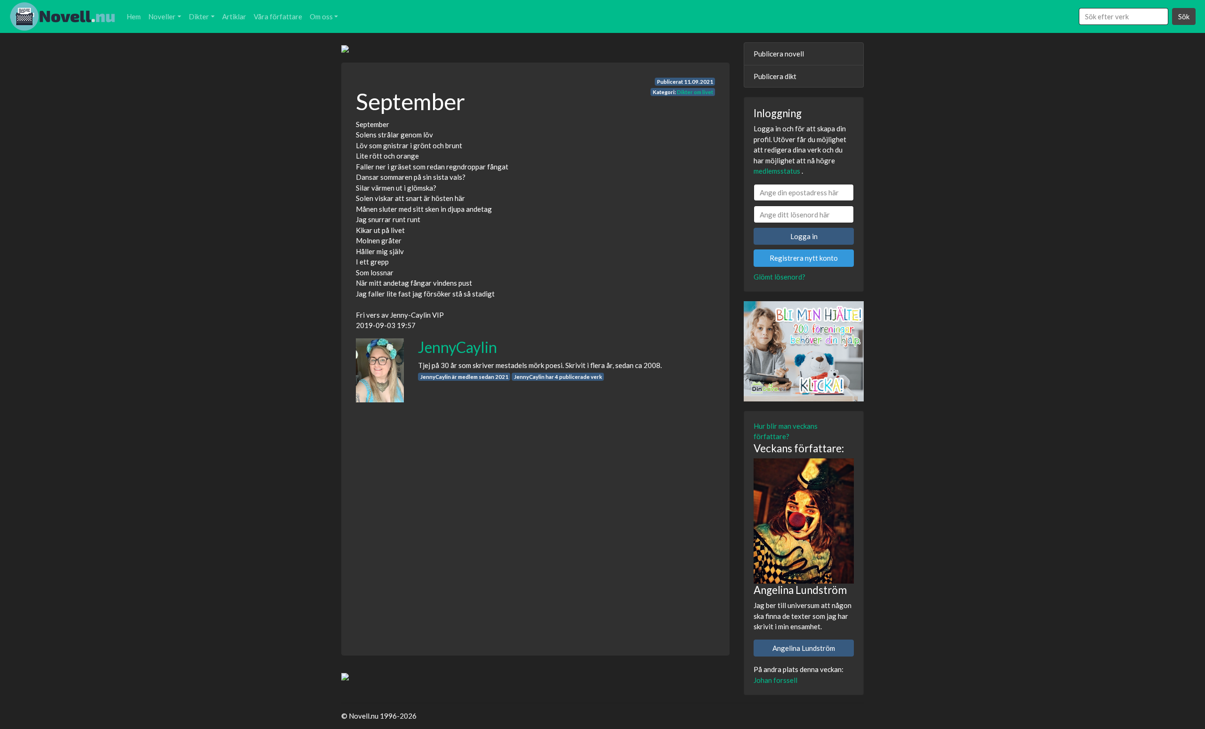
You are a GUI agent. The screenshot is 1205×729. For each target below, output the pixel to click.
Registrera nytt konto (804, 258)
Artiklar (234, 16)
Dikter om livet (695, 92)
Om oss (321, 16)
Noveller (162, 16)
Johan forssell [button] (775, 680)
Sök (1183, 16)
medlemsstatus (777, 171)
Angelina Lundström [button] (803, 648)
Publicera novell (779, 53)
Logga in (804, 236)
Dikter (199, 16)
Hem (134, 16)
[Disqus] (535, 520)
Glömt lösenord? (779, 276)
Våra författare (278, 16)
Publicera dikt (775, 76)
